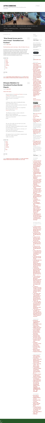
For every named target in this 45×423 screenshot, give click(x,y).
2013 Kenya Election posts (8, 30)
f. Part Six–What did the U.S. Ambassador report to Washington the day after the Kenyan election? (37, 253)
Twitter (34, 98)
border (22, 158)
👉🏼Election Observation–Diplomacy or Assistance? (37, 177)
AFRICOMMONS (9, 6)
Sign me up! (36, 52)
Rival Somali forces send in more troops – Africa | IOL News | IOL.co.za (16, 47)
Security (10, 158)
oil (9, 77)
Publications (9, 26)
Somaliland (16, 76)
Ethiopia (8, 95)
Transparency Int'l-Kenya (37, 351)
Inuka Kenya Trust (36, 345)
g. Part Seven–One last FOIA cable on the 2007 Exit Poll (37, 257)
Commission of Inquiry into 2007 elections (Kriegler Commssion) (37, 375)
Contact (14, 26)
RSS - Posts (39, 59)
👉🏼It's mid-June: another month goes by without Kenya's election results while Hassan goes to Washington (37, 181)
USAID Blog (35, 413)
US (19, 76)
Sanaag (14, 77)
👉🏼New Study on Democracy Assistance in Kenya (37, 186)
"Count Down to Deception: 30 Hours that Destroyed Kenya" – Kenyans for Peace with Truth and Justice (37, 360)
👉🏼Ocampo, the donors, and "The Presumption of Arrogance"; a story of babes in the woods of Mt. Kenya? (37, 191)
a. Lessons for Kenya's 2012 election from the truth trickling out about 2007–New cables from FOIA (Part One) (37, 229)
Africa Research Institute (37, 323)
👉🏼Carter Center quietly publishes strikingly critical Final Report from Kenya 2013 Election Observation (37, 165)
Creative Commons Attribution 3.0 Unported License (37, 106)
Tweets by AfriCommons (37, 99)
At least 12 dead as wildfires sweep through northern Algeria (37, 120)
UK (18, 76)
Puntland (11, 77)
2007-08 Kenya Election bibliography (25, 28)
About (5, 26)
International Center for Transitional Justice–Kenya (37, 340)
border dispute (26, 158)
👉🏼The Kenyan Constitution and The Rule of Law (36, 200)
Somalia (13, 76)
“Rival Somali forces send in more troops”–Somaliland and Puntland (13, 40)
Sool (23, 77)
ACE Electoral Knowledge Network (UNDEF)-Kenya (36, 321)
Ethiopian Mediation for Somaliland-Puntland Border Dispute (13, 85)
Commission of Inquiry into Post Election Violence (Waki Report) (37, 378)
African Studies (8, 76)
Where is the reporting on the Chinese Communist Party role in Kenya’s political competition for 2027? (37, 66)
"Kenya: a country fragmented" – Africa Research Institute (37, 365)
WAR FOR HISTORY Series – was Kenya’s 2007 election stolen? (27, 26)
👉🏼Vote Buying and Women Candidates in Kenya (37, 203)
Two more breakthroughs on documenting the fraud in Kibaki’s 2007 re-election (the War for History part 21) (37, 82)
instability (7, 77)
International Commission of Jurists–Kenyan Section (37, 343)
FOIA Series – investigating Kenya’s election (11, 28)
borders (24, 76)
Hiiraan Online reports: (7, 91)
